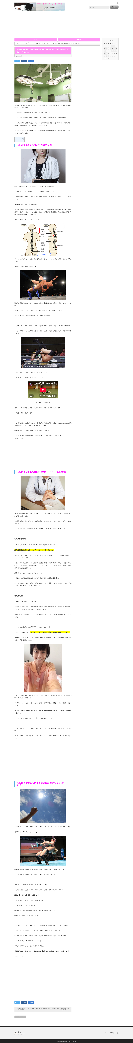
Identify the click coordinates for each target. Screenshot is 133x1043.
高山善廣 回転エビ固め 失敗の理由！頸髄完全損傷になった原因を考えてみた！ (56, 1009)
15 (112, 50)
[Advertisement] (66, 24)
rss (118, 3)
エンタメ (36, 39)
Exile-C (17, 1032)
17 (116, 50)
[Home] (17, 44)
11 (104, 50)
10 (116, 48)
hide (22, 139)
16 (114, 50)
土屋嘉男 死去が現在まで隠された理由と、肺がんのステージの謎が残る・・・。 (29, 1009)
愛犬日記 (79, 39)
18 (104, 53)
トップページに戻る (20, 1016)
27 (108, 56)
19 (106, 53)
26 (106, 56)
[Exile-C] (39, 10)
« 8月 (105, 58)
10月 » (108, 58)
